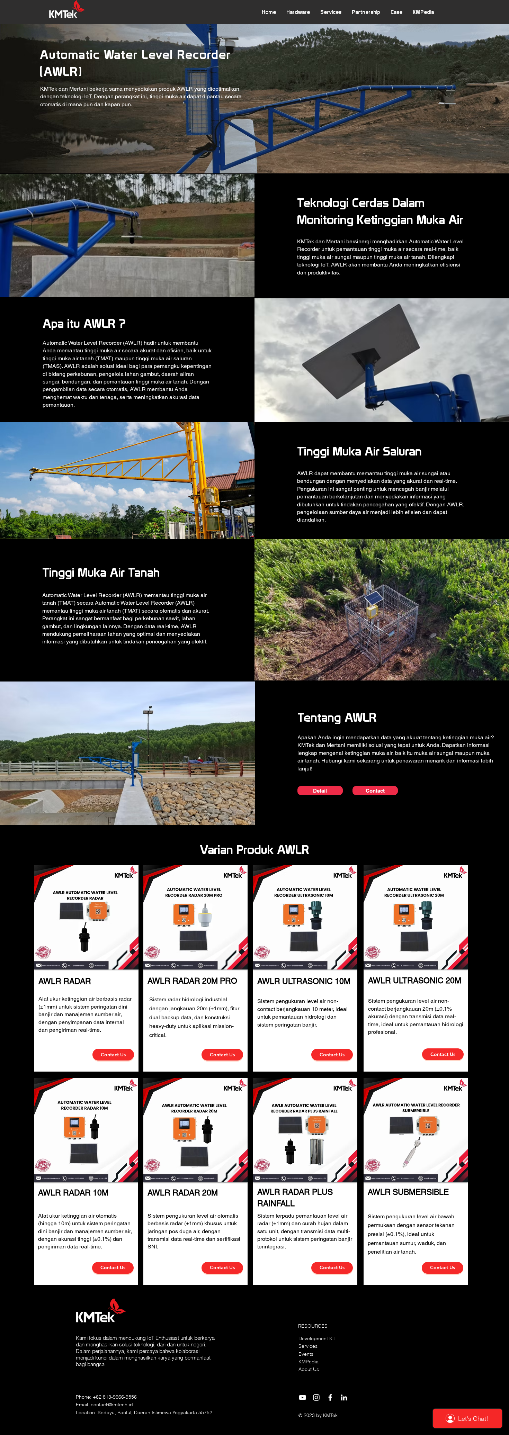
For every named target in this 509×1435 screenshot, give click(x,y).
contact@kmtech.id (112, 1404)
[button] (298, 11)
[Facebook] (330, 1397)
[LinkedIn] (344, 1397)
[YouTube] (302, 1397)
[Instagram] (316, 1397)
